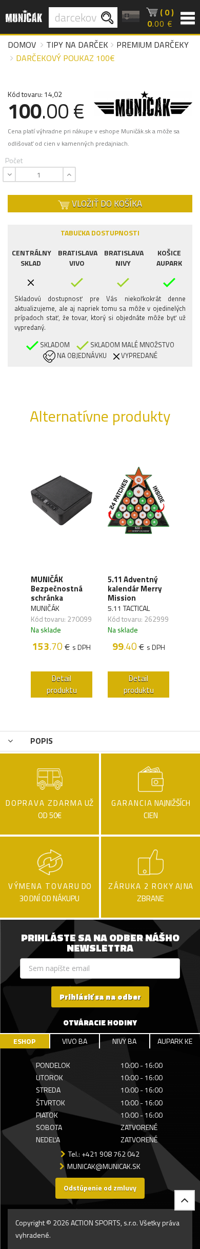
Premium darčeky (152, 44)
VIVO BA (74, 1041)
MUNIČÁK (45, 608)
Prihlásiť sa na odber (100, 997)
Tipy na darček (77, 44)
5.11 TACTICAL (129, 608)
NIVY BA (124, 1041)
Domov (22, 44)
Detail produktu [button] (62, 684)
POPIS (40, 741)
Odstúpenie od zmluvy (100, 1187)
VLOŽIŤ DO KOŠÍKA (106, 203)
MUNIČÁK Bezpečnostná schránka (57, 589)
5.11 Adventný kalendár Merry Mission (135, 589)
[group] (61, 573)
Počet (14, 160)
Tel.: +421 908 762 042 (103, 1153)
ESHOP (24, 1041)
